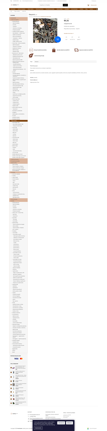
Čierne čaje (15, 140)
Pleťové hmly (16, 241)
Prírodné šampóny (17, 261)
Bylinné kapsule (16, 44)
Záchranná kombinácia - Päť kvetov (19, 70)
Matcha (14, 135)
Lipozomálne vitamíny (17, 107)
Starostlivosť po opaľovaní (19, 279)
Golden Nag (15, 185)
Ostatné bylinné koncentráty (19, 334)
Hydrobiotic (15, 287)
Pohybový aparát (16, 29)
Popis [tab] (31, 61)
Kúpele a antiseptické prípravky (19, 326)
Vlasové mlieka (16, 266)
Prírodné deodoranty (17, 256)
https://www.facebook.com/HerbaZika (36, 419)
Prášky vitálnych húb (17, 41)
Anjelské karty (16, 195)
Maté (14, 149)
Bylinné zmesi (16, 316)
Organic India (15, 105)
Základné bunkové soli (17, 54)
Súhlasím (69, 423)
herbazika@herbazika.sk (35, 414)
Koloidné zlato (16, 342)
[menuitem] (12, 9)
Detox (14, 299)
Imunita (14, 24)
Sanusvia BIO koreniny (17, 343)
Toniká (14, 242)
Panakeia (14, 231)
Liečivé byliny (15, 144)
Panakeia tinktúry (16, 119)
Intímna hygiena (16, 296)
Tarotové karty (16, 192)
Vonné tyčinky (15, 179)
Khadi (13, 302)
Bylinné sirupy (16, 49)
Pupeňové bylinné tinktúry (18, 78)
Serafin (13, 72)
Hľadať (65, 5)
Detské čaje (15, 89)
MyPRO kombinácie (17, 34)
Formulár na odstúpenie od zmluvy (53, 418)
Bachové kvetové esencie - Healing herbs (19, 62)
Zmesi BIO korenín (17, 347)
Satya (14, 180)
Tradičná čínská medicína (18, 31)
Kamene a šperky (16, 174)
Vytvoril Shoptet (93, 428)
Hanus (13, 350)
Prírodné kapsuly (16, 73)
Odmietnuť (61, 423)
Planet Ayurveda (16, 99)
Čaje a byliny (14, 120)
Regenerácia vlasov (17, 262)
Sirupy (14, 92)
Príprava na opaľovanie (18, 282)
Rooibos (14, 147)
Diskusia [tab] (36, 61)
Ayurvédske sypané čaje (18, 124)
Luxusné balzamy (17, 251)
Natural (14, 189)
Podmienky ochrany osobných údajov (46, 1)
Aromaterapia (14, 199)
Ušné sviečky (15, 164)
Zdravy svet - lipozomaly (17, 212)
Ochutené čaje (15, 137)
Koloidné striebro (16, 117)
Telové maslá (16, 254)
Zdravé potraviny (15, 159)
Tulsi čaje (15, 219)
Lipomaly (15, 214)
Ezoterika (13, 172)
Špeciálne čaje (16, 90)
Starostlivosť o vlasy (17, 306)
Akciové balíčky (16, 23)
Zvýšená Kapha (16, 104)
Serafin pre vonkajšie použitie (19, 94)
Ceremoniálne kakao (17, 322)
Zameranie (13, 18)
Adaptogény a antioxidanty (18, 114)
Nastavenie (38, 428)
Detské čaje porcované (17, 154)
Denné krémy (16, 247)
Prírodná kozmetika (15, 161)
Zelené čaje (15, 129)
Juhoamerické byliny (17, 150)
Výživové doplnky (15, 19)
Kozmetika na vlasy (17, 259)
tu (54, 425)
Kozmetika (15, 221)
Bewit (13, 352)
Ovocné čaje (15, 152)
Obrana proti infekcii (17, 332)
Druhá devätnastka (17, 67)
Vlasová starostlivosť (17, 289)
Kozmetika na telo (17, 252)
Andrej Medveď (15, 21)
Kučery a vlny (15, 311)
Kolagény (14, 112)
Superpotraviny (16, 317)
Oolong (14, 134)
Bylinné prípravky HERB (17, 59)
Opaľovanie (15, 271)
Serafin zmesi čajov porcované (19, 155)
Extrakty (14, 319)
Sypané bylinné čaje (17, 87)
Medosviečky (14, 162)
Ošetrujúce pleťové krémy (19, 236)
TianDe (13, 292)
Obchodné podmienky (62, 1)
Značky (12, 201)
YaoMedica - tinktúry (17, 38)
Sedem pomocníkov (17, 65)
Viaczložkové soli (16, 58)
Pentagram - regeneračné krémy (18, 336)
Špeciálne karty (16, 197)
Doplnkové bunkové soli (18, 56)
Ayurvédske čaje (15, 122)
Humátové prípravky (17, 331)
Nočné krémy (16, 246)
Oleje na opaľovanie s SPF (18, 272)
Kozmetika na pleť (17, 234)
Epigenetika (14, 348)
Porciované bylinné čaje (18, 85)
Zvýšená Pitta (16, 102)
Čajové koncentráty (17, 95)
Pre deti (14, 115)
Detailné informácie (68, 33)
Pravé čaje (14, 127)
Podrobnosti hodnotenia (45, 16)
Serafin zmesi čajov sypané (18, 157)
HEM (13, 182)
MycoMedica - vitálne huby (19, 33)
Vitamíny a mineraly (17, 46)
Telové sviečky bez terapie (18, 168)
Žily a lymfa (15, 301)
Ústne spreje (15, 97)
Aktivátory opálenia (17, 274)
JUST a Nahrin (15, 229)
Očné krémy (16, 244)
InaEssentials (15, 284)
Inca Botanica (15, 314)
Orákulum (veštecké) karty (19, 194)
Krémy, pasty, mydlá (17, 291)
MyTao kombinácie (17, 36)
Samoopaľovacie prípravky (19, 276)
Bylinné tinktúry (16, 82)
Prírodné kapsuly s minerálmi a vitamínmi (19, 76)
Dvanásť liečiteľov (17, 64)
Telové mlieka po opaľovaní (19, 281)
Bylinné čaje (15, 145)
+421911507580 (33, 416)
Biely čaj (14, 132)
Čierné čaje (15, 130)
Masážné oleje (16, 51)
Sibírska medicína (16, 312)
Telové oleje (16, 257)
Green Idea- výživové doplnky (18, 43)
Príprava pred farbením (18, 309)
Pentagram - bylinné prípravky (19, 338)
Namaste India (16, 184)
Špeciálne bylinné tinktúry (18, 84)
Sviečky (14, 175)
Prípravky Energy (16, 324)
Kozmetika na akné (17, 239)
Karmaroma (15, 187)
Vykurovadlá (15, 177)
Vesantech (15, 109)
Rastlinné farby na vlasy (18, 304)
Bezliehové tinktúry (17, 48)
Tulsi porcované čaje (17, 125)
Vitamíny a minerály (17, 28)
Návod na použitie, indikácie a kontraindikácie (18, 170)
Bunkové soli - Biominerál (17, 53)
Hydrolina (15, 286)
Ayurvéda (14, 217)
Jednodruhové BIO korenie (18, 345)
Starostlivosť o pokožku (18, 307)
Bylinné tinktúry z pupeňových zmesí (19, 80)
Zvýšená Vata (16, 100)
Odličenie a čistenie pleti (18, 237)
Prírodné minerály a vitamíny (19, 327)
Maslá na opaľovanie (17, 277)
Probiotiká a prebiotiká (17, 110)
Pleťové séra (16, 249)
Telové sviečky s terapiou (17, 166)
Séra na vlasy (16, 264)
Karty (13, 190)
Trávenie (15, 26)
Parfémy (14, 269)
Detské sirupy (16, 39)
